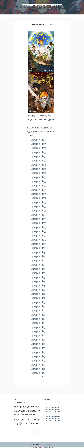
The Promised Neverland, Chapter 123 (38, 215)
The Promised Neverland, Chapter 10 (38, 364)
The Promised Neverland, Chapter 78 (38, 274)
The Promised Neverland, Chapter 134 (38, 201)
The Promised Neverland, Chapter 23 (38, 347)
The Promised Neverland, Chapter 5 (38, 370)
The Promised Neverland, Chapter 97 (38, 249)
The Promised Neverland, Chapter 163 (38, 162)
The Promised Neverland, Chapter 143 (38, 189)
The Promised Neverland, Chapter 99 (38, 247)
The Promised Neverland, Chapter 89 (38, 260)
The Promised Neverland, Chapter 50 (38, 311)
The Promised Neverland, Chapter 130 (38, 206)
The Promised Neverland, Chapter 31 (38, 336)
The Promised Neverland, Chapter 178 (38, 143)
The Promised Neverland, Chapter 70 (38, 285)
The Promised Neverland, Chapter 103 (38, 241)
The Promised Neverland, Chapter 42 (38, 322)
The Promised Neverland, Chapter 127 (38, 210)
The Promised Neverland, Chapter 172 (38, 151)
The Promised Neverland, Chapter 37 (38, 328)
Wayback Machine (41, 447)
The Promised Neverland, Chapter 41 (38, 323)
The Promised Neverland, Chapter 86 (38, 264)
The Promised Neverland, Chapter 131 (38, 205)
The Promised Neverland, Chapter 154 (38, 174)
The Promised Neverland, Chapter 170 (38, 153)
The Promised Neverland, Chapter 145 (38, 186)
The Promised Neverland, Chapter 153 (38, 176)
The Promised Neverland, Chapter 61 (38, 297)
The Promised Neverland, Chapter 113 (38, 228)
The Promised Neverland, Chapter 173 (38, 149)
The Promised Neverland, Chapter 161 (38, 165)
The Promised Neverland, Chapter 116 (38, 224)
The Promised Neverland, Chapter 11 (38, 362)
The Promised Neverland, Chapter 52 (38, 309)
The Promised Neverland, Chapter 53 (38, 307)
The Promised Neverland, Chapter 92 (38, 256)
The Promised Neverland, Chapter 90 (38, 259)
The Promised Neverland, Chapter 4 (38, 372)
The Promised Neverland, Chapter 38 (38, 327)
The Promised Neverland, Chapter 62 (38, 295)
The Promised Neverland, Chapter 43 (38, 320)
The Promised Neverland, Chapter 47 (38, 315)
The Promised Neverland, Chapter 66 (38, 290)
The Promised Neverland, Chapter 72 (38, 282)
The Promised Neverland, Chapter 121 (38, 218)
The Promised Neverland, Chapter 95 (38, 252)
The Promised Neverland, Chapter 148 (38, 182)
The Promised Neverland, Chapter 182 (38, 137)
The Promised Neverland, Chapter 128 (38, 209)
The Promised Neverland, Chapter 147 (38, 184)
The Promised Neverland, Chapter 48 (38, 314)
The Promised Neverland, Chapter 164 (38, 161)
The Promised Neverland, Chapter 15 (38, 357)
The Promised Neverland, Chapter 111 (38, 231)
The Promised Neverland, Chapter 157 (38, 170)
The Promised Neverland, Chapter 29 (38, 339)
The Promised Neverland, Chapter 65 (38, 291)
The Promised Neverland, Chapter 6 (38, 369)
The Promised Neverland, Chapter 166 (38, 159)
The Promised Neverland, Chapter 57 (38, 302)
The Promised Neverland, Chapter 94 (38, 253)
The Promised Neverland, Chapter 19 (38, 352)
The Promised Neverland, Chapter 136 (38, 198)
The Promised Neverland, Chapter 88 (38, 261)
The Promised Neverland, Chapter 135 (38, 199)
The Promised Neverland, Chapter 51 (38, 310)
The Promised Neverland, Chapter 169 (38, 155)
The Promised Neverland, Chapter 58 (38, 301)
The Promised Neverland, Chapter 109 (38, 234)
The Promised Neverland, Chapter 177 (38, 144)
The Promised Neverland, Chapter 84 (38, 266)
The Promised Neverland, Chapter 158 (38, 169)
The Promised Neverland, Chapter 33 (38, 334)
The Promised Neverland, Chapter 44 (38, 319)
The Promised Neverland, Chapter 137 (38, 197)
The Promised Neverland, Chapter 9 (38, 365)
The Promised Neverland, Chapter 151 (38, 178)
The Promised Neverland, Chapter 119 (38, 220)
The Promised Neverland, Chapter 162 (38, 164)
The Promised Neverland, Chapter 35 (38, 331)
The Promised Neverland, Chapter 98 (38, 248)
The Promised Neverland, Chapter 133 (38, 202)
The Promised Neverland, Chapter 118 (38, 222)
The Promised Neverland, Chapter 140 (38, 193)
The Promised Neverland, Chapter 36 (38, 330)
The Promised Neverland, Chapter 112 (38, 230)
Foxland (52, 444)
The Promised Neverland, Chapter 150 (38, 180)
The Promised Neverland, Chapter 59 (38, 299)
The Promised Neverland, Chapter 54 (38, 306)
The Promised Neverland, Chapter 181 (38, 139)
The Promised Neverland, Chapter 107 (38, 236)
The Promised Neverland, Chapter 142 (38, 190)
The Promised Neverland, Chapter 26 (38, 343)
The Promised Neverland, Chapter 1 (38, 376)
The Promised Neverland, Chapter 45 (38, 318)
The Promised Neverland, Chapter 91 (38, 257)
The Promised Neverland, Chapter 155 (38, 173)
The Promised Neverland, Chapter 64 (38, 293)
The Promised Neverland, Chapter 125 (38, 212)
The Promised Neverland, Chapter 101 (38, 244)
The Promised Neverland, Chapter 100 (38, 245)
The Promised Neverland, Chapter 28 (38, 340)
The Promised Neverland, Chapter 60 (38, 298)
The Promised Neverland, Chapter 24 (38, 345)
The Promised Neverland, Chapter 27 (38, 341)
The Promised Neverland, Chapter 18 (38, 353)
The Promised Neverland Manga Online (42, 6)
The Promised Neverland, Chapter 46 (38, 316)
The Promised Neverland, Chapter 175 (38, 147)
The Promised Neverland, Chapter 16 (38, 356)
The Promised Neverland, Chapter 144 (38, 187)
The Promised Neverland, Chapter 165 (38, 160)
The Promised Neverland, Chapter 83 (38, 268)
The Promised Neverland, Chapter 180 (38, 140)
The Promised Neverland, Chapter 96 (38, 251)
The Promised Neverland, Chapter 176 (38, 145)
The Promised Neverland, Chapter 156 (38, 172)
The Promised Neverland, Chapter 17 (38, 355)
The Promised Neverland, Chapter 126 (38, 211)
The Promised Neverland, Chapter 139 (38, 194)
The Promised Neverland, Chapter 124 (38, 214)
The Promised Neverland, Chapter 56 (38, 303)
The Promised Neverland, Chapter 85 (38, 265)
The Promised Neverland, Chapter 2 (38, 374)
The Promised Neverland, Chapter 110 (38, 232)
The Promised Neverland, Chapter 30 (38, 337)
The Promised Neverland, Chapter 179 (38, 141)
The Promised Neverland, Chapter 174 (38, 148)
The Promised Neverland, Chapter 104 (38, 240)
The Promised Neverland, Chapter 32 (38, 335)
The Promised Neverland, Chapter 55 (38, 305)
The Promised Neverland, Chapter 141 (38, 191)
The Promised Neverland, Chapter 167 (38, 157)
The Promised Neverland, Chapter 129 (38, 207)
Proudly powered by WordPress (36, 444)
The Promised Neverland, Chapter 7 (38, 368)
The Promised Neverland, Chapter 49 (38, 312)
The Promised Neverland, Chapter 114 (38, 227)
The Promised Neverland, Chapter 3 (38, 373)
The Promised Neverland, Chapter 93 (38, 255)
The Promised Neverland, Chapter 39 (38, 326)
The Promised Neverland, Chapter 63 (38, 294)
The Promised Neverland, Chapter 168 (38, 156)
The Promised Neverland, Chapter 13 (38, 360)
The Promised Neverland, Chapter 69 (38, 286)
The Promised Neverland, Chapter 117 (38, 223)
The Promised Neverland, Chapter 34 (38, 332)
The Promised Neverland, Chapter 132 (38, 203)
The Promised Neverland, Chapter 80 (38, 272)
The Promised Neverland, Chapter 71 (38, 284)
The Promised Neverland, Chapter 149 (38, 181)
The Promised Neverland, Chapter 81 (38, 270)
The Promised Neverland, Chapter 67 (38, 289)
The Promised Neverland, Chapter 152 (38, 177)
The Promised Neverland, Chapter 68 (38, 287)
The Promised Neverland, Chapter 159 (38, 168)
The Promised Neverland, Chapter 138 (38, 195)
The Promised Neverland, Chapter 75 (38, 278)
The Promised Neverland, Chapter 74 (38, 280)
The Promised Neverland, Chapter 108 (38, 235)
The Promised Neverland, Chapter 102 (38, 243)
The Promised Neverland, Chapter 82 (38, 269)
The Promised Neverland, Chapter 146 (38, 185)
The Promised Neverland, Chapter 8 (38, 366)
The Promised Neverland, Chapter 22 (38, 348)
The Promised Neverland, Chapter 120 (38, 219)
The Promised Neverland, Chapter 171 (38, 152)
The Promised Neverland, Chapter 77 (38, 276)
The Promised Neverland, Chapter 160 (38, 166)
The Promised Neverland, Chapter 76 (38, 277)
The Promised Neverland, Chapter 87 (38, 262)
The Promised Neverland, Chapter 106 (38, 237)
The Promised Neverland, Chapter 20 (38, 351)
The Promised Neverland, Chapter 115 (38, 226)
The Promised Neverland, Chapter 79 (38, 273)
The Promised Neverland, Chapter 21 (38, 349)
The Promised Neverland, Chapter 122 (38, 216)
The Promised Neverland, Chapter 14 (38, 359)
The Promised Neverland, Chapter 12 (38, 361)
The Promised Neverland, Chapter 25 (38, 344)
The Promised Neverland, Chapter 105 (38, 239)
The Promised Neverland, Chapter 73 (38, 281)
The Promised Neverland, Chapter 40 (38, 324)
